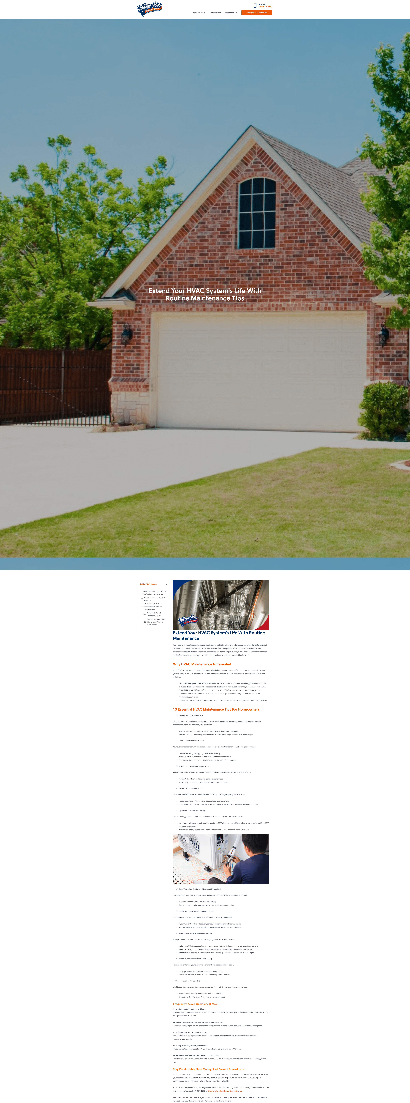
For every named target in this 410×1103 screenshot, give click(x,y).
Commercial (215, 13)
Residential (198, 13)
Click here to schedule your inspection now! (225, 1091)
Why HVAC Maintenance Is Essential (154, 599)
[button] (167, 584)
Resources (229, 13)
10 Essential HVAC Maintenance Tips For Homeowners (153, 606)
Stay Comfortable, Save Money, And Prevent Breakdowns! (156, 622)
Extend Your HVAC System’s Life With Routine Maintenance (154, 592)
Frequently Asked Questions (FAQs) (154, 614)
